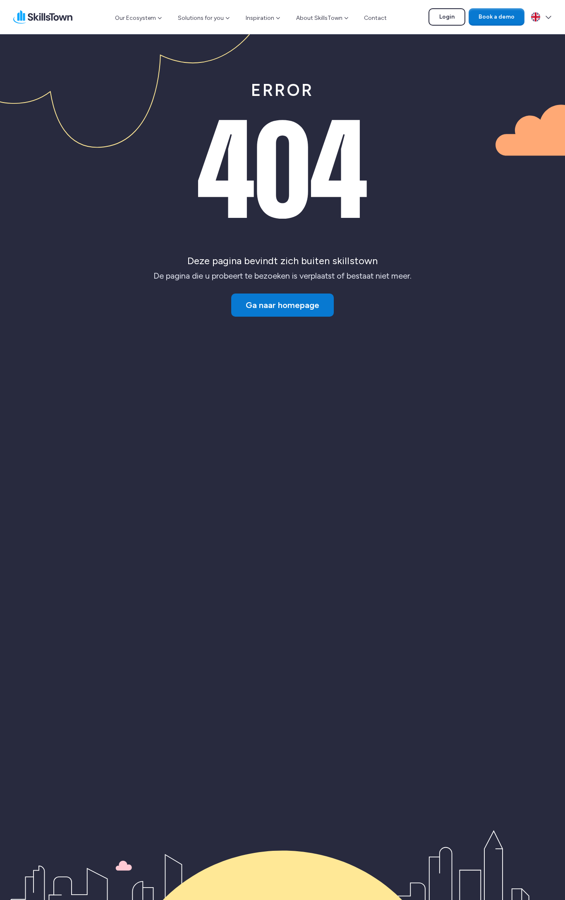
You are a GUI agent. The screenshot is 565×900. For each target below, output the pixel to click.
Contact (375, 17)
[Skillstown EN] (42, 17)
